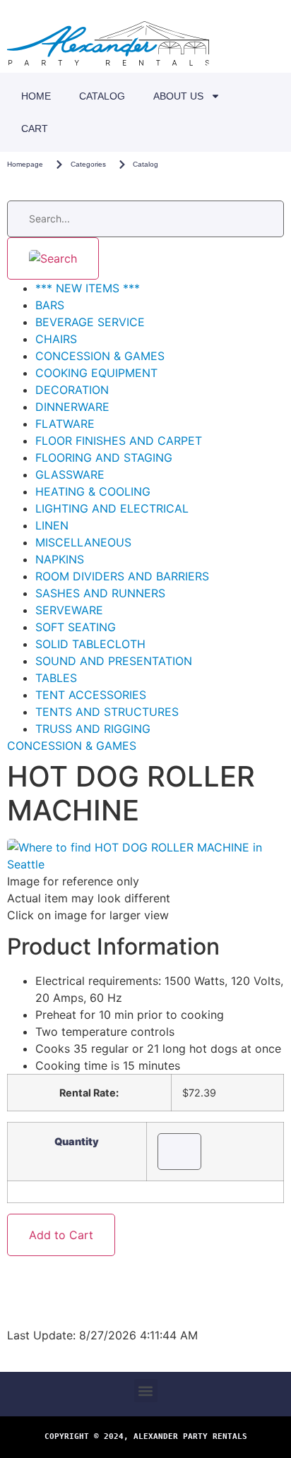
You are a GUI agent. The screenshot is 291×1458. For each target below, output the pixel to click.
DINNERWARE (72, 407)
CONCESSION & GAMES (100, 356)
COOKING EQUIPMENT (96, 373)
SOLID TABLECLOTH (90, 644)
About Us (178, 96)
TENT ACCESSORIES (90, 695)
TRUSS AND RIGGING (92, 729)
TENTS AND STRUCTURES (107, 712)
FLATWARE (65, 424)
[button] (146, 1390)
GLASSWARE (70, 474)
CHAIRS (56, 339)
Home (36, 96)
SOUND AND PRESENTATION (113, 661)
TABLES (56, 678)
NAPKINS (59, 559)
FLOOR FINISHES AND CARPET (118, 441)
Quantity (76, 1142)
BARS (49, 305)
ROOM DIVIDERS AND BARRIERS (122, 576)
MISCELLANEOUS (83, 542)
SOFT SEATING (75, 627)
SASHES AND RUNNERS (100, 593)
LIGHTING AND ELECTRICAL (112, 508)
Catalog (102, 96)
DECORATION (72, 390)
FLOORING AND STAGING (103, 457)
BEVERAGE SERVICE (90, 322)
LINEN (52, 525)
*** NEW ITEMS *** (87, 288)
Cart (34, 128)
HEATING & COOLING (92, 491)
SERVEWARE (69, 610)
